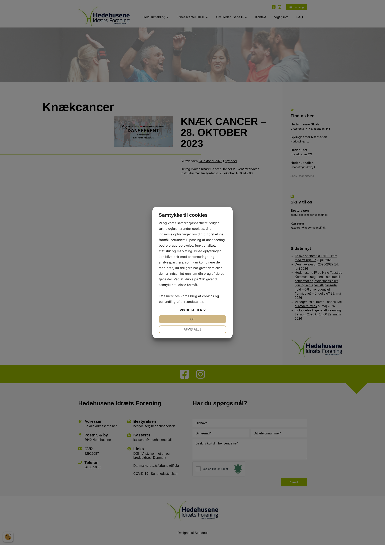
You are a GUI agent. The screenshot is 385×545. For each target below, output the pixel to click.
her (201, 302)
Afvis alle (193, 329)
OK (192, 319)
